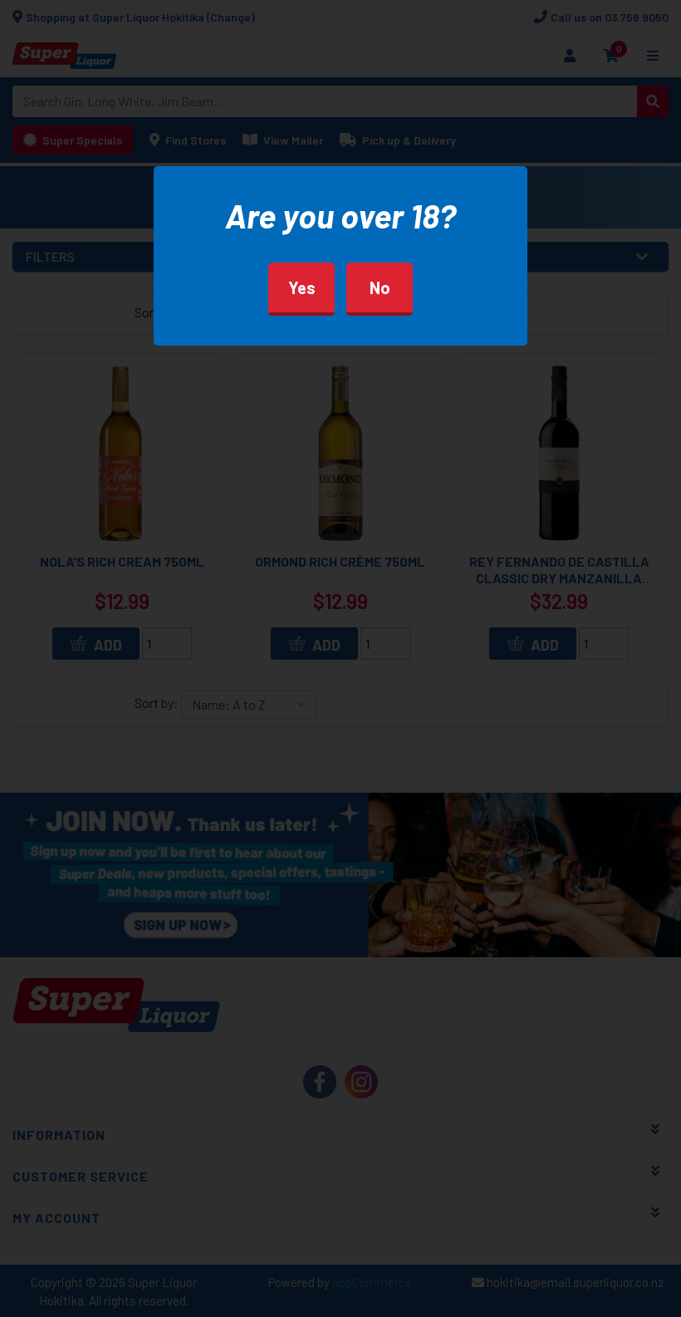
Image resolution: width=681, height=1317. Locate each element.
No (380, 287)
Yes (302, 287)
